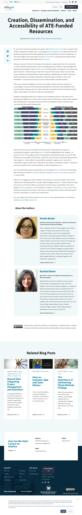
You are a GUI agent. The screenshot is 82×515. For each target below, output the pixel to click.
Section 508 (43, 152)
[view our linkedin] (70, 2)
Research (22, 474)
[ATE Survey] (17, 2)
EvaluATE (7, 467)
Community (7, 480)
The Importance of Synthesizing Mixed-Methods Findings (66, 382)
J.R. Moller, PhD (16, 376)
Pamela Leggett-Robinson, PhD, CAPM (14, 374)
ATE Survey (70, 7)
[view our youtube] (75, 2)
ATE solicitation (49, 57)
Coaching (22, 471)
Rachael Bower (56, 38)
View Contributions (46, 263)
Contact (11, 451)
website (46, 197)
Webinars (7, 471)
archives (74, 187)
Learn (69, 10)
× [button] (78, 498)
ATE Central (46, 59)
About (75, 10)
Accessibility (35, 172)
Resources (35, 10)
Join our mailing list (25, 492)
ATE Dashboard (33, 474)
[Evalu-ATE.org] (11, 2)
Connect (63, 10)
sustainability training (59, 187)
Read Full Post (12, 415)
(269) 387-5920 (66, 441)
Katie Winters (45, 371)
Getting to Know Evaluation (50, 10)
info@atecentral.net (30, 200)
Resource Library (9, 477)
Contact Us (64, 2)
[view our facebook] (72, 2)
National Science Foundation (58, 49)
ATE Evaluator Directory (53, 2)
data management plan (55, 52)
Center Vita (22, 480)
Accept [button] (63, 511)
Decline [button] (70, 511)
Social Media (48, 469)
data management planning (30, 187)
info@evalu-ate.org (40, 451)
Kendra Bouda (46, 38)
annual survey (40, 69)
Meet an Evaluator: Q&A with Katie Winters (40, 381)
